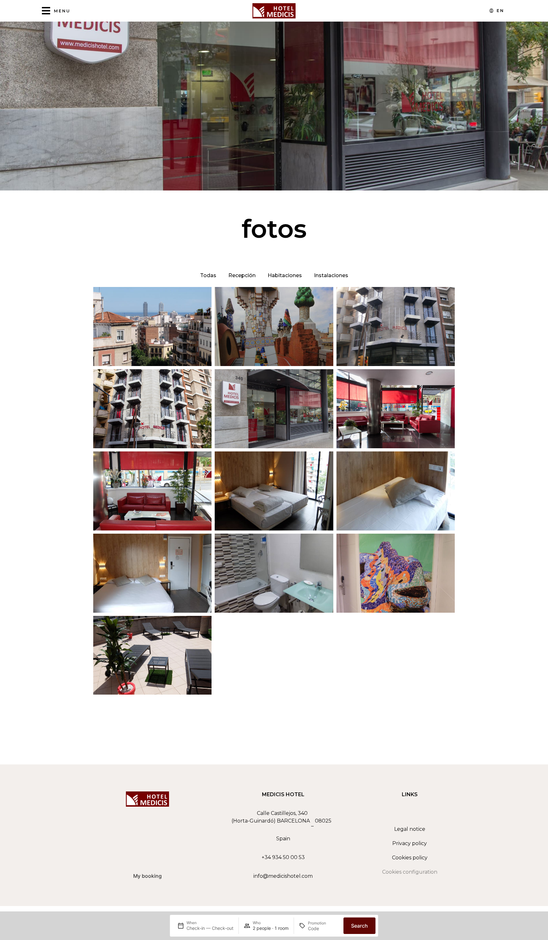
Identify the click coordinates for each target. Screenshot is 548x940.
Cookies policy (409, 858)
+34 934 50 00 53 (283, 857)
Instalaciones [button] (331, 275)
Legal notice (409, 829)
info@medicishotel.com (283, 876)
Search (359, 926)
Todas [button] (208, 275)
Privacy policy (409, 843)
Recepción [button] (242, 275)
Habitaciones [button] (285, 275)
